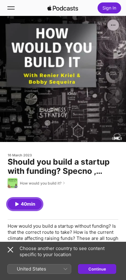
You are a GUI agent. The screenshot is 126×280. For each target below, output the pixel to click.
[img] (63, 8)
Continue (97, 269)
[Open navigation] (11, 8)
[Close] (10, 249)
